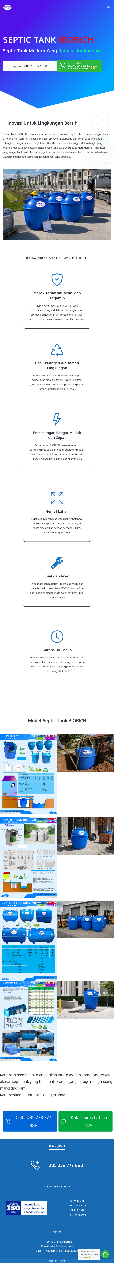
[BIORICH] (7, 7)
